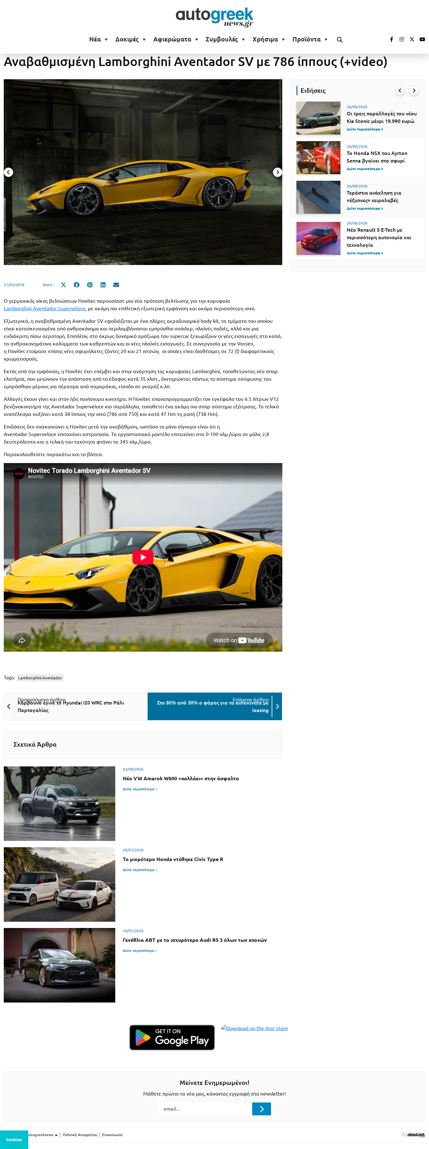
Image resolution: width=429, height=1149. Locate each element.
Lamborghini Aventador (40, 678)
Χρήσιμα (265, 39)
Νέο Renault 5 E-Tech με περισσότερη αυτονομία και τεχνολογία (379, 237)
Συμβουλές (222, 39)
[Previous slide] (8, 172)
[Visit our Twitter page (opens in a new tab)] (410, 39)
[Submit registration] (261, 1108)
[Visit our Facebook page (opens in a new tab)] (388, 39)
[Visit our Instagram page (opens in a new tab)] (399, 39)
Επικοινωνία (112, 1135)
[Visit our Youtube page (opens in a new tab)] (420, 39)
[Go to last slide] (400, 90)
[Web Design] (413, 1135)
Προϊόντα (306, 39)
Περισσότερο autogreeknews (29, 1135)
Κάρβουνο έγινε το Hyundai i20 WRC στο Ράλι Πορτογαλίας (71, 706)
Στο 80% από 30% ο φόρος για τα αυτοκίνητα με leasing (213, 706)
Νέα (95, 39)
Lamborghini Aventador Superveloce (44, 308)
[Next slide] (277, 172)
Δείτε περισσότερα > (140, 789)
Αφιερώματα (172, 39)
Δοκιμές (127, 39)
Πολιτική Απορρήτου (80, 1135)
